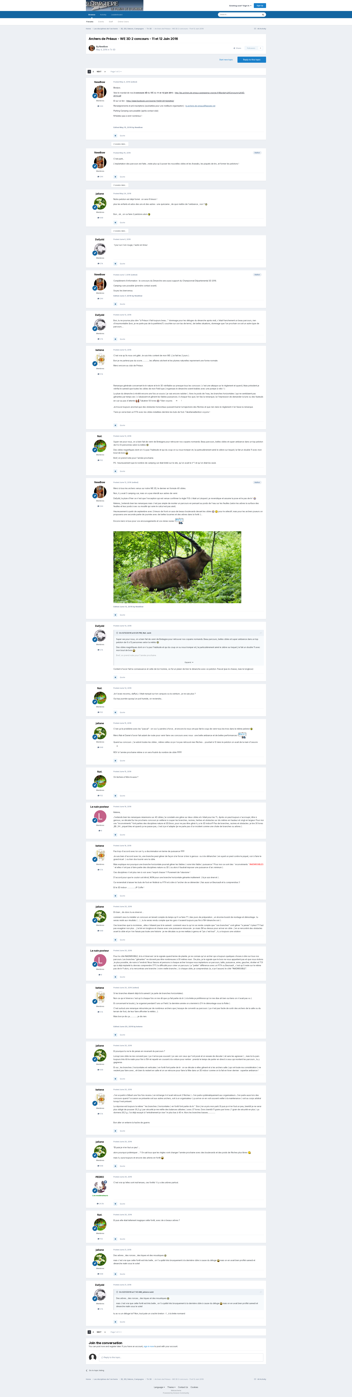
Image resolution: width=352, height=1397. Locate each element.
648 (101, 218)
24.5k (101, 1203)
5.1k (101, 374)
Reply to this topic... (112, 1357)
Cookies (194, 1387)
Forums (89, 21)
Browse (91, 14)
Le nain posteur (99, 806)
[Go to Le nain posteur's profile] (100, 816)
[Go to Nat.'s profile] (100, 446)
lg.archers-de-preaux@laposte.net (200, 105)
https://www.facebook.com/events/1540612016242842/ (150, 100)
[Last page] (105, 71)
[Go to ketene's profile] (100, 359)
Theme (170, 1387)
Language (159, 1387)
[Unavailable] (177, 567)
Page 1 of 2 (115, 72)
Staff (111, 21)
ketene (100, 350)
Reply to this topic (251, 59)
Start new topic (226, 59)
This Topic (252, 14)
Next (99, 72)
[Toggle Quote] (117, 633)
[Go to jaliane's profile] (100, 203)
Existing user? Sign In (239, 6)
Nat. (99, 436)
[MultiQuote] (115, 136)
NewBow (103, 46)
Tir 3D (112, 49)
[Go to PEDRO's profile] (100, 1186)
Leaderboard (116, 14)
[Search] (263, 14)
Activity (103, 14)
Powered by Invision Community (176, 1393)
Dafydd (99, 239)
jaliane (100, 193)
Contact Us (183, 1387)
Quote (122, 135)
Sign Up (260, 5)
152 (101, 460)
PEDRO (100, 1177)
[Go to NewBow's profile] (92, 48)
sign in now (149, 1346)
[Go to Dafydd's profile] (100, 249)
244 (101, 106)
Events (101, 21)
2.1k (101, 263)
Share (238, 48)
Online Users (123, 21)
